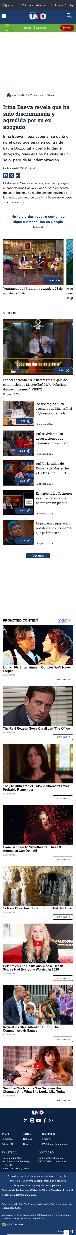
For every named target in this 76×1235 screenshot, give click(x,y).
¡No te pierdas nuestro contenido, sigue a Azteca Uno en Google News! (38, 221)
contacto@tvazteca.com (51, 1158)
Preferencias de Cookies (43, 1176)
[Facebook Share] (5, 175)
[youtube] (38, 1122)
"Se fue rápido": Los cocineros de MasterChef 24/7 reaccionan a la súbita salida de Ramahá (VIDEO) (54, 409)
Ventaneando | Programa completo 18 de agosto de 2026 (33, 290)
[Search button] (69, 16)
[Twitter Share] (11, 175)
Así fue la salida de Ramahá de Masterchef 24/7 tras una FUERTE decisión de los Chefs (53, 468)
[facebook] (44, 1122)
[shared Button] (18, 175)
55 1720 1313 (44, 1161)
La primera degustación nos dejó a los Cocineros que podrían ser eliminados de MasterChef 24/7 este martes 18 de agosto (53, 528)
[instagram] (32, 1122)
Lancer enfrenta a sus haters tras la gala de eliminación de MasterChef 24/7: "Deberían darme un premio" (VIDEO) (35, 384)
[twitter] (25, 1122)
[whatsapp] (51, 1121)
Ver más (38, 555)
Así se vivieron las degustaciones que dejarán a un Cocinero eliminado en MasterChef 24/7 (52, 438)
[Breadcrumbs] (10, 95)
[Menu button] (7, 16)
